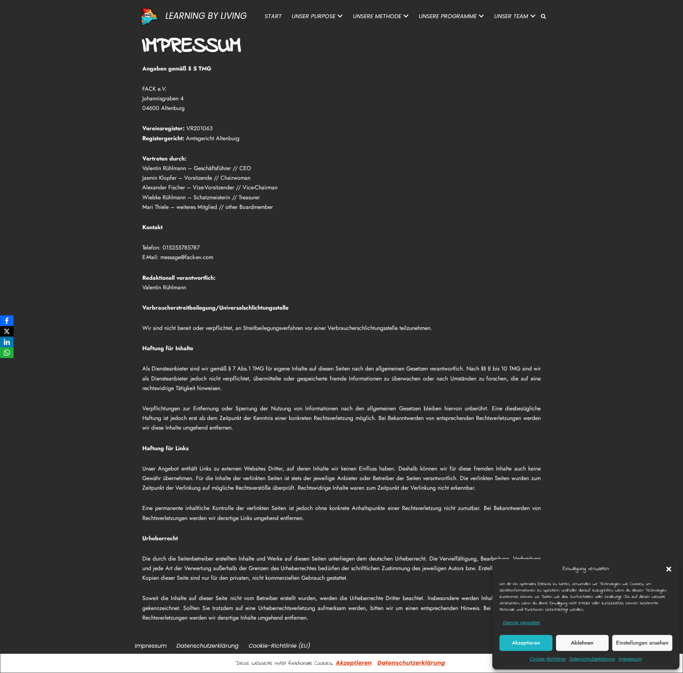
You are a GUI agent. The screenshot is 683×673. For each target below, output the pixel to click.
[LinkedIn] (7, 342)
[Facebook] (7, 320)
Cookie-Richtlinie (548, 659)
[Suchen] (543, 16)
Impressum (630, 659)
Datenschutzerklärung (411, 663)
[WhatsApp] (7, 352)
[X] (7, 331)
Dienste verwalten (521, 623)
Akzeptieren (526, 643)
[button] (668, 569)
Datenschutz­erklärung (592, 659)
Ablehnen (582, 643)
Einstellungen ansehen (642, 643)
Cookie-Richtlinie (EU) (279, 646)
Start (273, 16)
